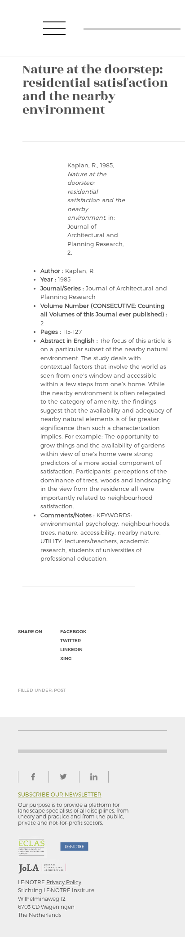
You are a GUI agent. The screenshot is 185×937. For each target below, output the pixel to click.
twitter (70, 640)
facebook (73, 632)
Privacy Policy (63, 882)
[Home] (132, 28)
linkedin (71, 649)
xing (65, 658)
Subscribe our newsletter (59, 794)
